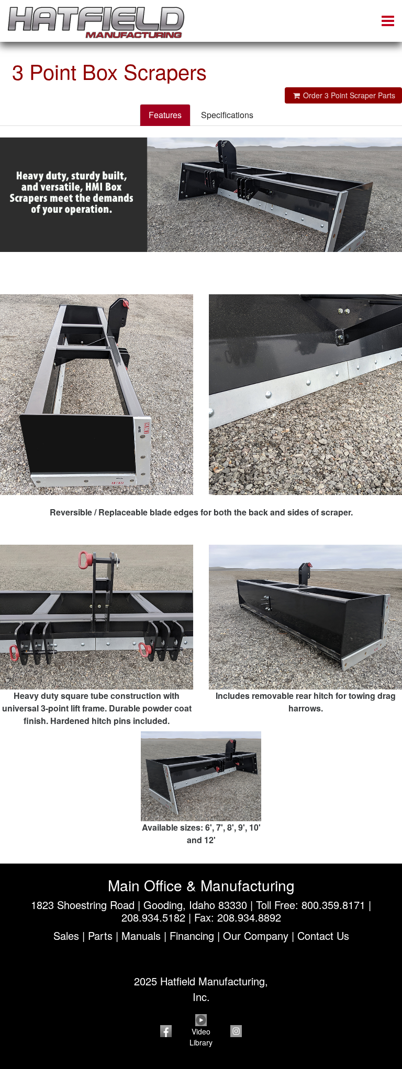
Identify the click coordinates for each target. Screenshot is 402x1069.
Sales (66, 935)
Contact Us (323, 935)
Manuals (141, 935)
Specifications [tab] (227, 115)
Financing (192, 935)
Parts (100, 935)
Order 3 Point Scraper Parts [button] (348, 95)
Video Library (201, 1037)
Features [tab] (165, 115)
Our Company (255, 935)
